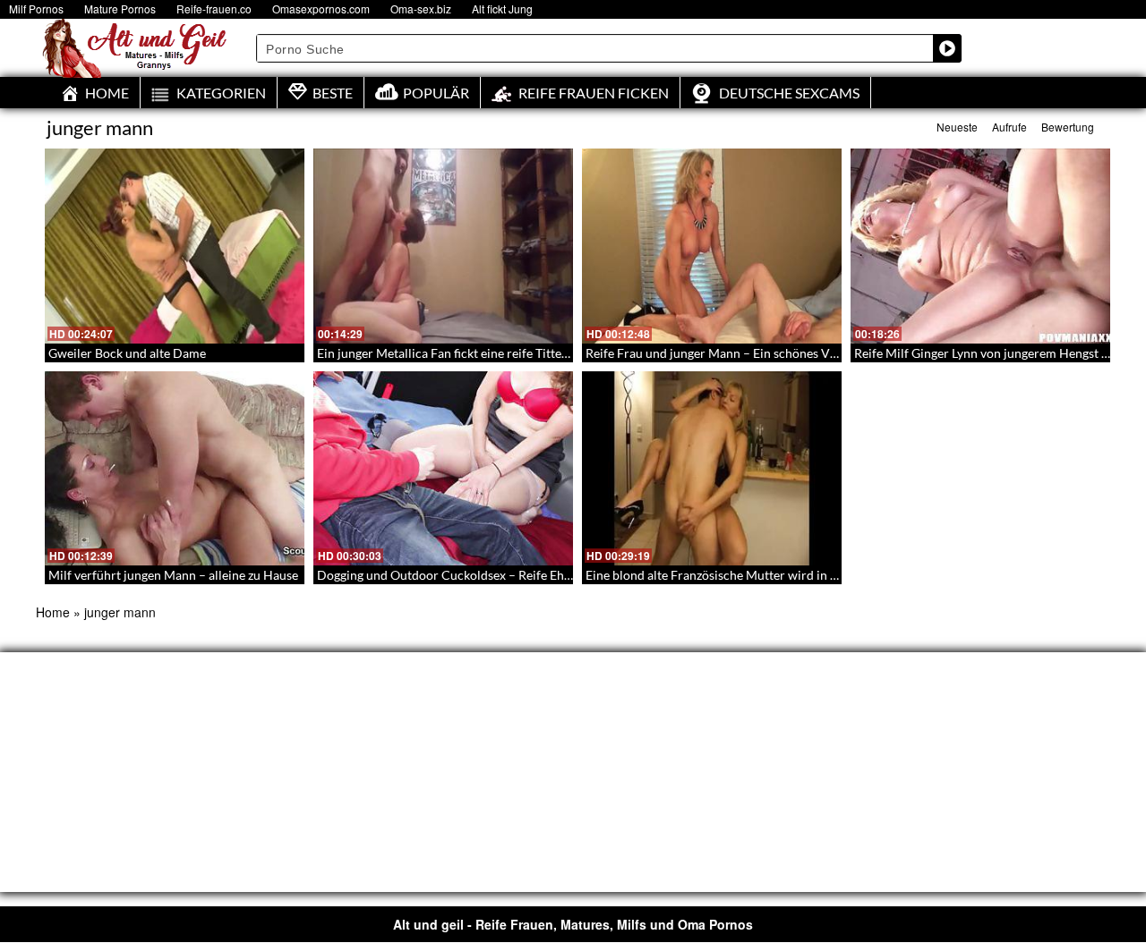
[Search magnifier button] (947, 48)
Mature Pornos (120, 8)
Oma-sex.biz (420, 8)
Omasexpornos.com (321, 8)
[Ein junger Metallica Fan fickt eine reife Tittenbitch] (443, 246)
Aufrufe (1009, 126)
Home (53, 612)
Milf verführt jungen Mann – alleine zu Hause (173, 574)
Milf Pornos (36, 8)
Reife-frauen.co (214, 8)
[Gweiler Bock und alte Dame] (174, 246)
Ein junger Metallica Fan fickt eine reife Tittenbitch (457, 353)
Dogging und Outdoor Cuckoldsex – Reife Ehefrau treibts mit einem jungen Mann (541, 574)
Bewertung (1067, 126)
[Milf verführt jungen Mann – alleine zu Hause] (174, 468)
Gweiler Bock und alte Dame (127, 353)
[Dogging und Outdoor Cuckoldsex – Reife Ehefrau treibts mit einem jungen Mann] (443, 468)
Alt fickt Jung (502, 8)
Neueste (957, 126)
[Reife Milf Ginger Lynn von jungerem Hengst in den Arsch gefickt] (980, 246)
